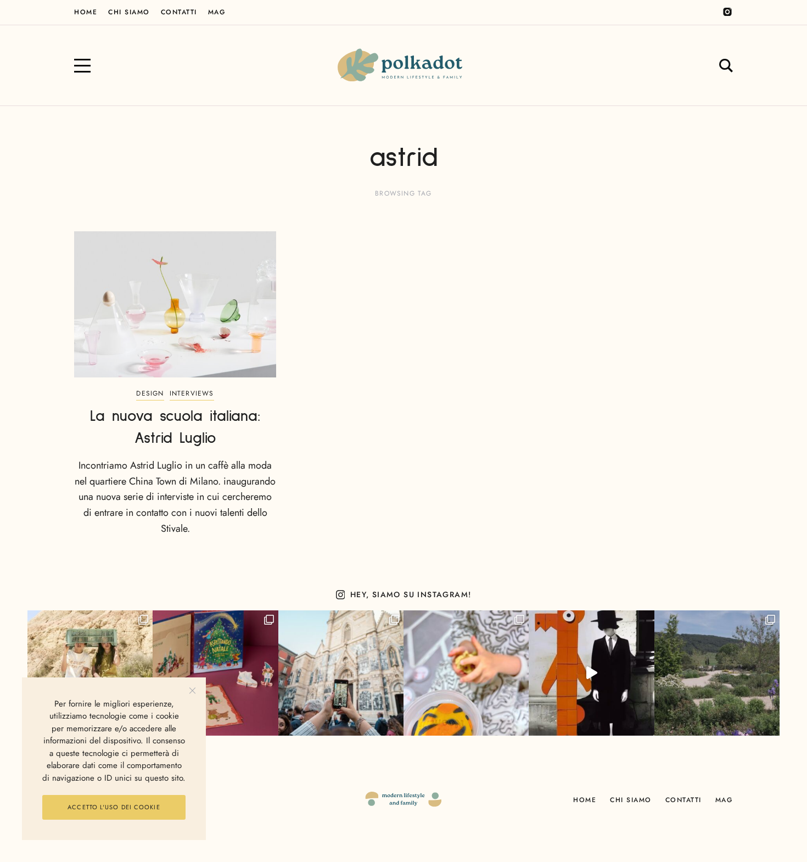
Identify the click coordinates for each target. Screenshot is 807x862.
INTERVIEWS (192, 393)
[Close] (192, 691)
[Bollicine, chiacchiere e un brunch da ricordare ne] (717, 673)
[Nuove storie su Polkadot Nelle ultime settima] (90, 673)
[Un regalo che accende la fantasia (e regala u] (466, 673)
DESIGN (150, 393)
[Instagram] (727, 12)
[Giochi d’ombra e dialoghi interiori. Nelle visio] (591, 673)
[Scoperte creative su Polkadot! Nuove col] (341, 673)
